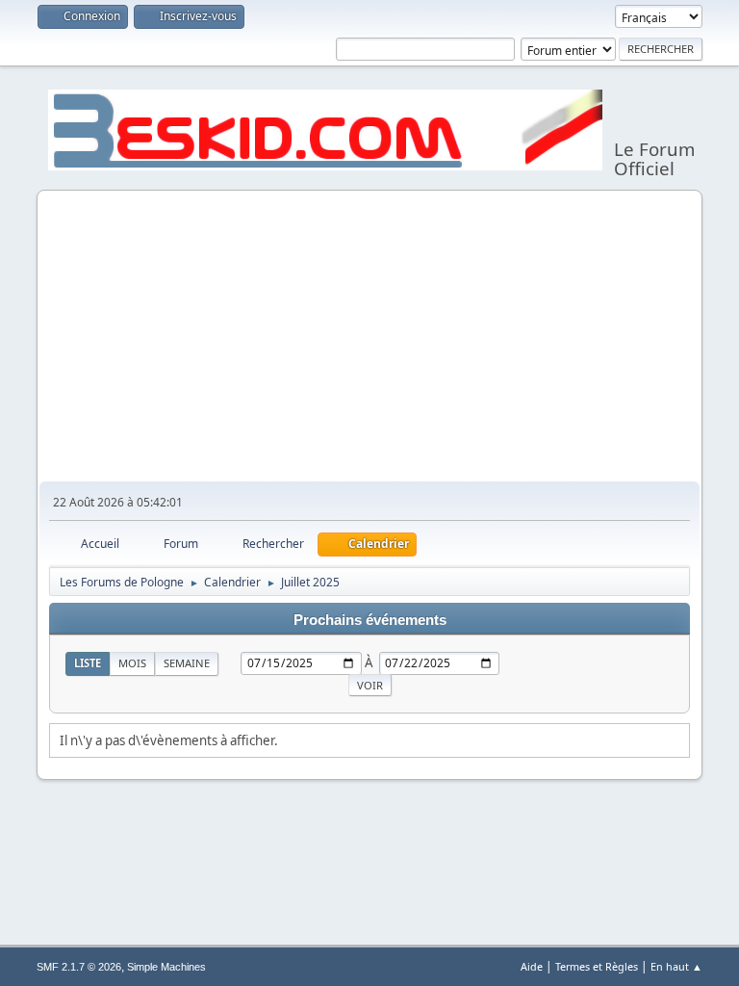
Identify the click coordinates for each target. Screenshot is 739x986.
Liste (87, 663)
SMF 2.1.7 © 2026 (79, 967)
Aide (532, 966)
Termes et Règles (596, 966)
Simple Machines (166, 967)
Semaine (187, 663)
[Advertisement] (370, 337)
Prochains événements (369, 620)
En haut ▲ (676, 966)
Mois (132, 663)
